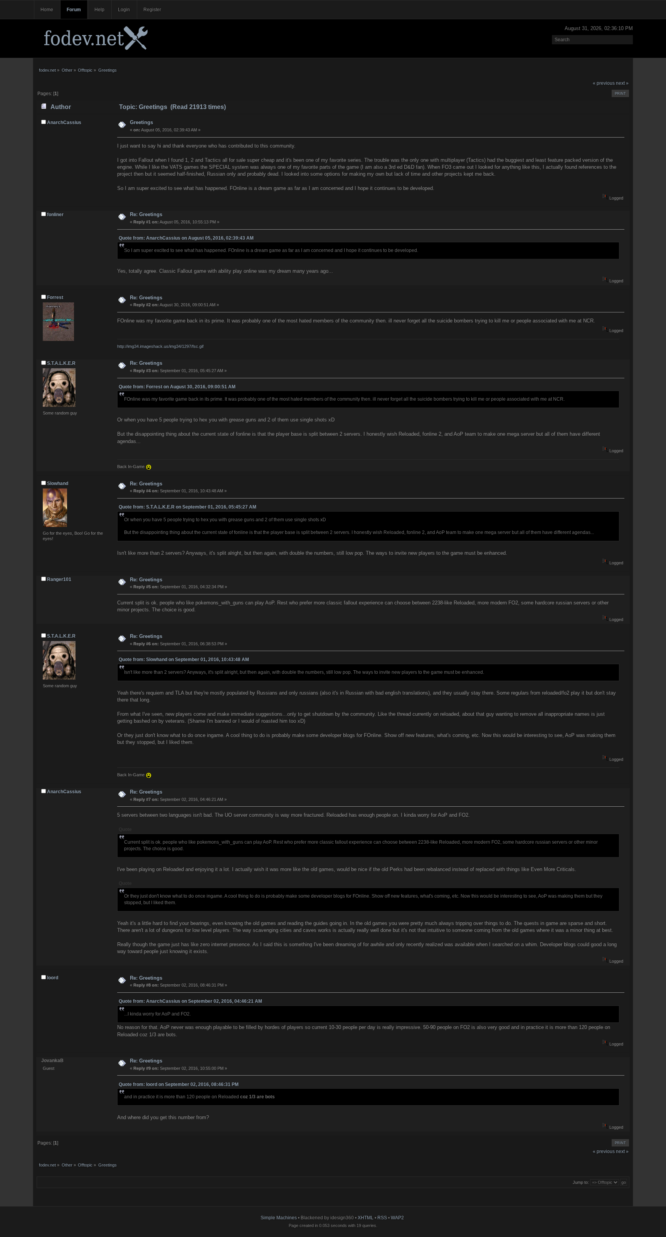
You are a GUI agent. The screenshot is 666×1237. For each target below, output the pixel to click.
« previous (604, 83)
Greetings (141, 122)
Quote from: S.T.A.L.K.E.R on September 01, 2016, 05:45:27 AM (187, 507)
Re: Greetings (146, 214)
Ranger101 (59, 579)
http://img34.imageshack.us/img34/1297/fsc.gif (160, 346)
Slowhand (57, 483)
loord (52, 977)
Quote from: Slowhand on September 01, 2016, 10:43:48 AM (184, 659)
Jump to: (581, 1182)
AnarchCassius (64, 122)
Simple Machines (279, 1217)
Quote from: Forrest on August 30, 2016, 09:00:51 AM (177, 386)
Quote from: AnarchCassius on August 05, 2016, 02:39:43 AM (186, 238)
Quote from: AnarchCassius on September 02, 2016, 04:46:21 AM (190, 1001)
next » (622, 83)
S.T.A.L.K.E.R (61, 363)
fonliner (55, 214)
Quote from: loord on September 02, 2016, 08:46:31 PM (179, 1084)
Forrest (55, 297)
